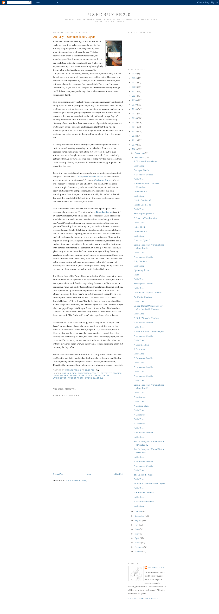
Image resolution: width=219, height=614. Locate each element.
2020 (134, 100)
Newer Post (58, 473)
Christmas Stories (102, 180)
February (139, 547)
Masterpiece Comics (143, 283)
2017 (134, 113)
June (137, 529)
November (140, 157)
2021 (134, 95)
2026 (134, 73)
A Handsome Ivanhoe (144, 501)
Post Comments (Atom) (76, 480)
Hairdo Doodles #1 (142, 204)
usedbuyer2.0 (109, 14)
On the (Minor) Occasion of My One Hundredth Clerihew (148, 307)
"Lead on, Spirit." (142, 240)
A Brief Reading (141, 344)
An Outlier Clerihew (143, 296)
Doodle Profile (140, 191)
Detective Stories (104, 212)
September (140, 515)
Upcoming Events (142, 270)
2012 (134, 135)
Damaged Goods (141, 170)
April (137, 538)
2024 (134, 82)
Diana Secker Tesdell (65, 376)
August (138, 520)
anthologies (69, 373)
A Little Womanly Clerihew (146, 318)
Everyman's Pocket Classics (90, 176)
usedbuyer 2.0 (156, 567)
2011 (134, 140)
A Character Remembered (145, 161)
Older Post (118, 473)
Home (88, 473)
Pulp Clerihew (140, 261)
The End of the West (143, 474)
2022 (134, 91)
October (139, 511)
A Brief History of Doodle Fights (149, 331)
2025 (134, 78)
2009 (134, 149)
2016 (134, 118)
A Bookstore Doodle (143, 174)
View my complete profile (143, 598)
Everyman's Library (90, 376)
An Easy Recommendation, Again (149, 483)
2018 (134, 109)
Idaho (136, 274)
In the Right (139, 226)
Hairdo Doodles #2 (142, 200)
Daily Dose (139, 165)
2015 (134, 122)
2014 (134, 126)
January (138, 551)
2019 (134, 104)
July (137, 524)
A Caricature (139, 349)
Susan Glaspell (94, 378)
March (138, 542)
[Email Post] (98, 370)
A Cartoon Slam (141, 405)
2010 (134, 144)
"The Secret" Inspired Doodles (148, 292)
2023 (134, 86)
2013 (134, 131)
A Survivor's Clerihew (144, 492)
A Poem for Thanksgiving (145, 218)
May (137, 533)
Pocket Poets (76, 378)
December (139, 153)
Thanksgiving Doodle (144, 213)
